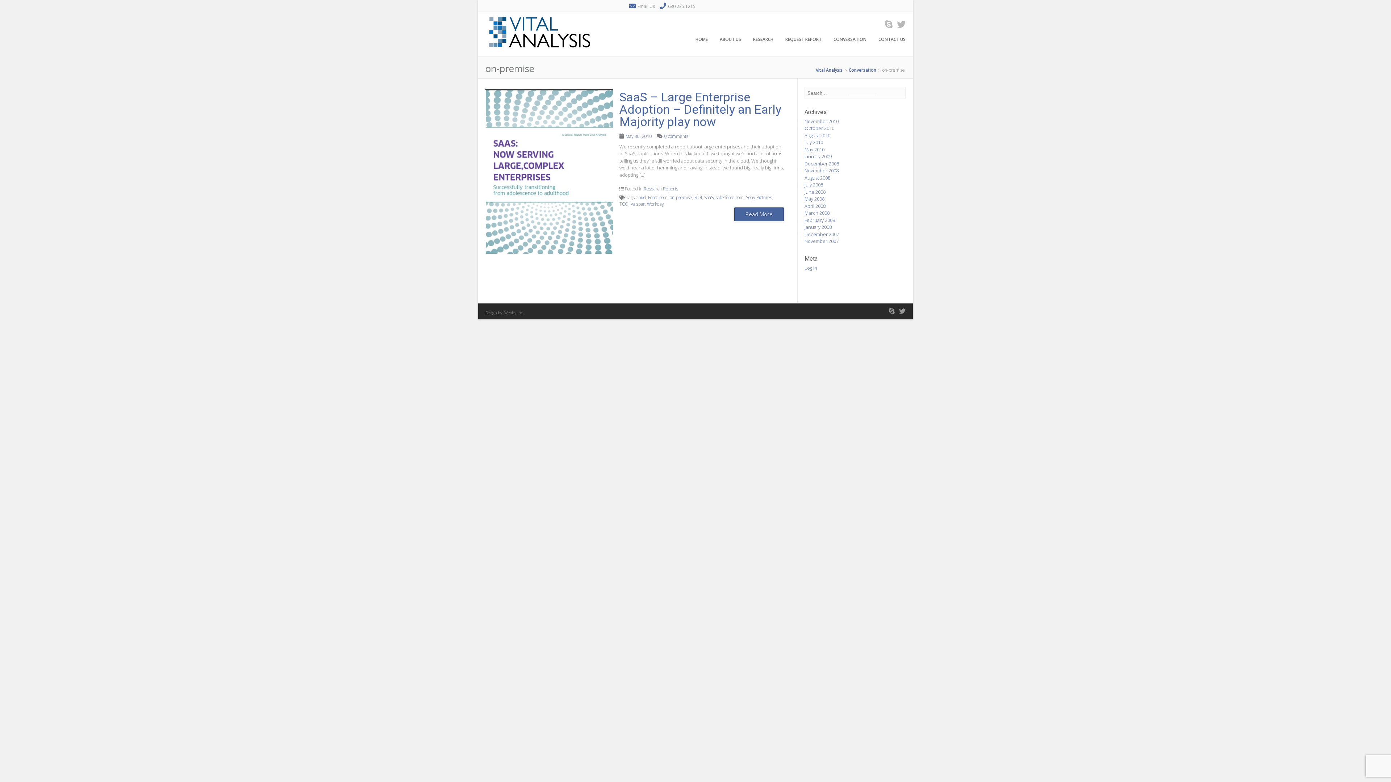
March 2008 (817, 213)
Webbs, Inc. (514, 312)
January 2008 (818, 227)
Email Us (646, 6)
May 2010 (814, 149)
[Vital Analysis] (539, 52)
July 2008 (814, 184)
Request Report (803, 39)
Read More (759, 214)
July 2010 (814, 142)
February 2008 (820, 220)
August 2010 (817, 135)
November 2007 (822, 241)
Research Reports (661, 189)
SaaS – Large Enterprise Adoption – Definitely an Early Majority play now (700, 109)
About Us (730, 39)
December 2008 (822, 163)
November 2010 (822, 121)
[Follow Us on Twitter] (899, 24)
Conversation (850, 39)
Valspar (638, 204)
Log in (811, 268)
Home (702, 39)
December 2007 (822, 234)
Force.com (658, 197)
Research (763, 39)
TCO (623, 204)
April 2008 (815, 206)
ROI (698, 197)
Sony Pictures (759, 197)
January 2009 (818, 156)
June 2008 (815, 192)
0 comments (676, 136)
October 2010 (819, 128)
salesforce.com (730, 197)
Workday (655, 204)
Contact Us (892, 39)
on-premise (681, 197)
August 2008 (817, 178)
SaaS (709, 197)
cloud (641, 197)
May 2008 (814, 199)
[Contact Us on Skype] (887, 24)
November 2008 (822, 170)
